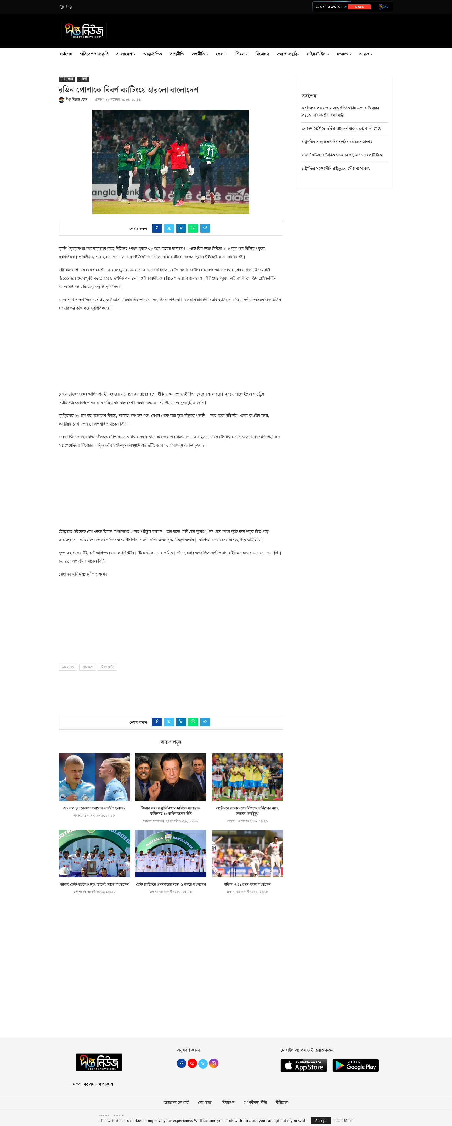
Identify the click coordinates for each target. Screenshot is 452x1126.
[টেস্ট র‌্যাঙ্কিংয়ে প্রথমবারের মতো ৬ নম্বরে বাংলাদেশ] (171, 853)
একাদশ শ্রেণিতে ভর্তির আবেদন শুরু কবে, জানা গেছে (341, 128)
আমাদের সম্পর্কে (176, 1103)
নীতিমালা (282, 1103)
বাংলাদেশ (124, 54)
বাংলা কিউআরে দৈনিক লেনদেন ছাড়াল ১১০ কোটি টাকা (342, 155)
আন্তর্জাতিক (152, 54)
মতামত (342, 54)
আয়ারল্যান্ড (68, 667)
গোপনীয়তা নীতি (255, 1103)
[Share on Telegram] (205, 228)
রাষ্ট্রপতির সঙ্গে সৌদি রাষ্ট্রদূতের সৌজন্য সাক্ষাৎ (336, 168)
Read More (343, 1121)
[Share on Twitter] (169, 228)
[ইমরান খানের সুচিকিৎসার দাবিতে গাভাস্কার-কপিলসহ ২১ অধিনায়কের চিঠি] (171, 777)
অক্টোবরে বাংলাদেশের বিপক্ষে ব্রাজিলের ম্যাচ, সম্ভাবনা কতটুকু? (247, 811)
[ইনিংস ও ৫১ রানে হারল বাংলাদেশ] (247, 853)
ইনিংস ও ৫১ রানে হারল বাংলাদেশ (247, 884)
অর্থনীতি (198, 54)
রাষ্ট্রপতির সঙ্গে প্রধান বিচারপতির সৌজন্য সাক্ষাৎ (337, 142)
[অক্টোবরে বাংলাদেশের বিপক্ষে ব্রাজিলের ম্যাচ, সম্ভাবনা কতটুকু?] (247, 777)
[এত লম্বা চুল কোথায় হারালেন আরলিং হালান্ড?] (94, 777)
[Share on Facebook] (157, 228)
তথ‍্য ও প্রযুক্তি (288, 54)
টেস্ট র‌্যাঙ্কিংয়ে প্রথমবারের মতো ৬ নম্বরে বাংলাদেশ (171, 884)
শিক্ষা (240, 54)
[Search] (393, 54)
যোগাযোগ (205, 1103)
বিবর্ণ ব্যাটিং (107, 667)
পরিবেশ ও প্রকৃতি (94, 54)
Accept (321, 1121)
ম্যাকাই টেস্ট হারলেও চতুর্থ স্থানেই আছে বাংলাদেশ (94, 884)
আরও (364, 54)
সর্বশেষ (66, 54)
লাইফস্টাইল (316, 54)
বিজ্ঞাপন (228, 1103)
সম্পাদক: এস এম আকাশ (93, 1084)
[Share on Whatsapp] (193, 228)
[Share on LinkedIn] (181, 228)
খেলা (220, 54)
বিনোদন (262, 54)
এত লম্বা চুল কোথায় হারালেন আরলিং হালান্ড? (94, 808)
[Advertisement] (98, 349)
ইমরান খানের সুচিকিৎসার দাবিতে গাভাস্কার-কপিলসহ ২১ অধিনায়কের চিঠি (170, 811)
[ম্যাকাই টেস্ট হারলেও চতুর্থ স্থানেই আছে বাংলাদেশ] (94, 853)
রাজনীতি (177, 54)
